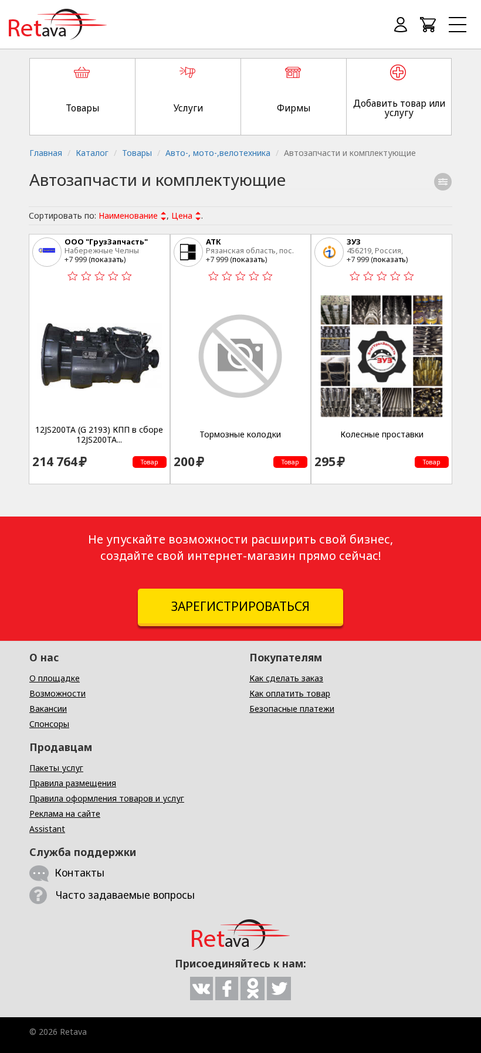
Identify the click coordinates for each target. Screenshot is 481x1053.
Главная (45, 152)
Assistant (47, 828)
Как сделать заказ (286, 678)
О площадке (54, 678)
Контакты (79, 872)
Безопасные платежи (291, 708)
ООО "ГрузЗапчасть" (106, 241)
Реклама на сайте (64, 813)
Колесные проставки (382, 434)
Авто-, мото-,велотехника (217, 152)
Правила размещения (72, 783)
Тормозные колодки (240, 434)
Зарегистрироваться (240, 606)
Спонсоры (49, 723)
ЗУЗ (354, 241)
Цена (181, 215)
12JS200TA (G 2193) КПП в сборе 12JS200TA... (99, 434)
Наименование (128, 215)
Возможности (57, 693)
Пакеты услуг (56, 767)
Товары (137, 152)
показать (107, 259)
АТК (213, 241)
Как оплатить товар (289, 693)
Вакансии (48, 708)
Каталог (92, 152)
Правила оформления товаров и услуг (106, 798)
